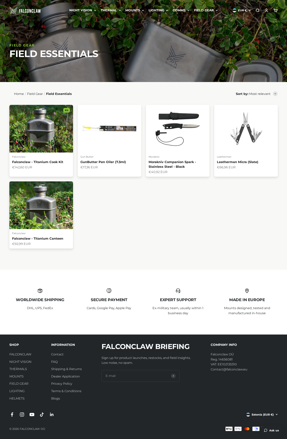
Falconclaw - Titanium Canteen (37, 238)
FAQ (54, 362)
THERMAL (109, 10)
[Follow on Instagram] (22, 414)
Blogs (55, 398)
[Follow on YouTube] (32, 414)
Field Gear (35, 94)
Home (19, 94)
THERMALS (18, 369)
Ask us (274, 430)
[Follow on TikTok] (42, 414)
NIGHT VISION (80, 10)
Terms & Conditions (66, 391)
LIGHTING (156, 10)
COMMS (179, 10)
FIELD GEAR (204, 10)
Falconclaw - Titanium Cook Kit (37, 162)
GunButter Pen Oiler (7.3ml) (103, 162)
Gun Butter (87, 156)
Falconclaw (19, 156)
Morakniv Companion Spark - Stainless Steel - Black (172, 164)
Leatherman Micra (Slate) (237, 162)
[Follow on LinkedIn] (51, 414)
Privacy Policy (61, 383)
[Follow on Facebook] (12, 414)
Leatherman (224, 156)
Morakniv (154, 156)
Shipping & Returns (66, 369)
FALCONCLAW (20, 354)
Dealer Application (65, 376)
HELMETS (17, 398)
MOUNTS (132, 10)
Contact (57, 354)
